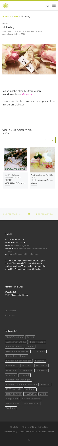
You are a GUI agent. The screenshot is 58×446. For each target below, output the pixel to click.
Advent (30, 337)
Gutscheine (26, 370)
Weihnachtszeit (31, 403)
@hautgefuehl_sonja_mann (27, 254)
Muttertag (30, 389)
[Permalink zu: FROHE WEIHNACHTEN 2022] (15, 159)
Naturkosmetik (13, 394)
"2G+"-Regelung (14, 337)
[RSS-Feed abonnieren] (29, 440)
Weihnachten (13, 403)
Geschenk (27, 365)
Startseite (6, 16)
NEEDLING (30, 394)
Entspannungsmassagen (18, 361)
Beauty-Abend (37, 342)
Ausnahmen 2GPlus (16, 342)
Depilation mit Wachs (17, 351)
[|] (5, 5)
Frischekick (12, 365)
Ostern (43, 394)
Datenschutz (10, 310)
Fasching (40, 361)
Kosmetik (24, 375)
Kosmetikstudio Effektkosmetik (21, 384)
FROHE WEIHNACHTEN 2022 (15, 181)
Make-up (45, 384)
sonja (8, 31)
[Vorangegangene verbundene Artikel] (45, 140)
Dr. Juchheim (38, 351)
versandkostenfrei (31, 399)
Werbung (10, 408)
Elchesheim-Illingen (16, 356)
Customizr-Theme (46, 431)
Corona (30, 347)
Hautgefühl (41, 370)
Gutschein (11, 370)
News (16, 16)
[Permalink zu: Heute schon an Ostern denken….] (42, 159)
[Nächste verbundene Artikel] (52, 140)
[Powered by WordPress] (17, 432)
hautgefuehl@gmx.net (20, 245)
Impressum (10, 315)
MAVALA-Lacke (14, 389)
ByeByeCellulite (14, 347)
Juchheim (11, 375)
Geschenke (41, 365)
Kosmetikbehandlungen (18, 380)
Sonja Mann (12, 399)
